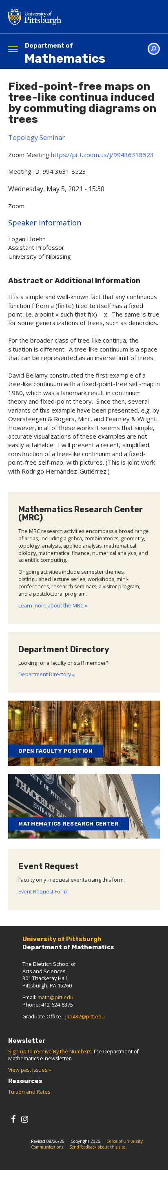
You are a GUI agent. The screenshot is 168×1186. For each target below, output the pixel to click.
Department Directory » (46, 674)
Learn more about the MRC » (52, 605)
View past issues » (29, 1069)
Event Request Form (42, 891)
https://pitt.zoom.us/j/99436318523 (102, 155)
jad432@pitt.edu (85, 1016)
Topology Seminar (36, 137)
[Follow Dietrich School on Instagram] (25, 1119)
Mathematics (64, 54)
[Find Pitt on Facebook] (13, 1119)
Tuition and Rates (29, 1091)
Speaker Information (44, 222)
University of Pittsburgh (67, 16)
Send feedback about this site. (97, 1147)
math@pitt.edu (55, 997)
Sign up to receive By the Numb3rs (49, 1051)
